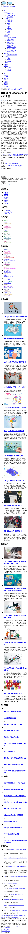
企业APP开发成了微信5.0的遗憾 (13, 165)
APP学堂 (6, 202)
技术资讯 (6, 197)
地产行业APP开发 (11, 50)
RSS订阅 (21, 915)
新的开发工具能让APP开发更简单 (14, 783)
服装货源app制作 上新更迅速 (13, 531)
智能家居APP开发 (11, 47)
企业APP (6, 231)
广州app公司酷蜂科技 (14, 155)
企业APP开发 (7, 238)
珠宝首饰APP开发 (11, 48)
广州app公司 (7, 234)
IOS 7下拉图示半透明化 (11, 163)
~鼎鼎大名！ (6, 899)
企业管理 (6, 198)
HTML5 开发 (7, 213)
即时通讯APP (7, 256)
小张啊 (5, 905)
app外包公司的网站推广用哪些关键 (15, 362)
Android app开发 (8, 212)
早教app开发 (7, 251)
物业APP (6, 284)
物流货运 (9, 28)
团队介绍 (6, 62)
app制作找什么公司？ (12, 883)
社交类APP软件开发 (9, 257)
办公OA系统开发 (8, 294)
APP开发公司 (7, 227)
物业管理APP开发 (8, 287)
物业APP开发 (10, 40)
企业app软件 (7, 289)
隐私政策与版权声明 (13, 917)
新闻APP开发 (10, 42)
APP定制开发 (7, 239)
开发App (6, 230)
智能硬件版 (10, 21)
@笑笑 (5, 888)
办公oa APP (7, 295)
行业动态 (9, 61)
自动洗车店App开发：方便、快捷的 (15, 387)
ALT (4, 883)
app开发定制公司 (8, 281)
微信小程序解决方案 (12, 55)
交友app (6, 254)
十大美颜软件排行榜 (10, 718)
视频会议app (7, 259)
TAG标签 (6, 917)
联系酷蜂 (9, 67)
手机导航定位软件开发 (10, 268)
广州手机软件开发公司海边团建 (13, 456)
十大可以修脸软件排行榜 (11, 730)
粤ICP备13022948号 (15, 926)
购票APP (6, 267)
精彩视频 (11, 915)
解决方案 (6, 36)
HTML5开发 (10, 13)
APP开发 (6, 12)
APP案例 (6, 18)
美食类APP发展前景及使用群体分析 (15, 758)
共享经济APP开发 (11, 37)
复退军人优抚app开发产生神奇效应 (15, 796)
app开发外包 (7, 279)
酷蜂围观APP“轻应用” (11, 821)
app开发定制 (7, 264)
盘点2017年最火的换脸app (12, 737)
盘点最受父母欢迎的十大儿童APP (14, 724)
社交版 (8, 26)
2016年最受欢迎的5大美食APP (13, 764)
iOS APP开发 (7, 233)
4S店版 (8, 34)
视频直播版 (10, 20)
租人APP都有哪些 (9, 751)
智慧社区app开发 (8, 286)
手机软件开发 (7, 236)
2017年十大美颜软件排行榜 (12, 711)
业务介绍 (9, 69)
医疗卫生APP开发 (11, 43)
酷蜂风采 (16, 915)
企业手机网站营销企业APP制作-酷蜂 (19, 910)
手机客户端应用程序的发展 (17, 899)
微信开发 (6, 53)
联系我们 (6, 915)
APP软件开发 (7, 225)
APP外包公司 (7, 278)
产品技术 (9, 58)
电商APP (6, 241)
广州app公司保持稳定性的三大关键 (15, 407)
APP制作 (6, 228)
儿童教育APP (7, 253)
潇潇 (5, 866)
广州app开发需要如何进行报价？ (14, 481)
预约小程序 (7, 270)
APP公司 (6, 222)
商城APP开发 (10, 51)
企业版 (8, 31)
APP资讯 (6, 56)
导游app (6, 273)
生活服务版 (10, 29)
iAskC (5, 876)
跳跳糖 (5, 849)
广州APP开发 (7, 223)
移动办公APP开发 (11, 45)
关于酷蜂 (6, 66)
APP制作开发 (7, 283)
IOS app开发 (7, 210)
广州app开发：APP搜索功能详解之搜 (15, 316)
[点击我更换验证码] (6, 168)
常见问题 (6, 203)
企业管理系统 (7, 292)
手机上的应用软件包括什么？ (13, 693)
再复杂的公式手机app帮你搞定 (13, 815)
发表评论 (3, 176)
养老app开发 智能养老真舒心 (13, 827)
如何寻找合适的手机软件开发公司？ (16, 905)
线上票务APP (7, 272)
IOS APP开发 (10, 17)
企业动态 (9, 59)
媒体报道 (6, 64)
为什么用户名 (6, 910)
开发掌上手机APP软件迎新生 (13, 808)
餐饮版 (8, 32)
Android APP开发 (11, 15)
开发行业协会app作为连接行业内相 (15, 338)
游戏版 (8, 23)
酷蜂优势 (9, 70)
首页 (5, 10)
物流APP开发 (10, 39)
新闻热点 (6, 200)
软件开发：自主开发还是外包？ (16, 894)
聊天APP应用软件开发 (9, 260)
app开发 (6, 220)
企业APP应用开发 (8, 276)
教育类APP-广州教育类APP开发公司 (15, 802)
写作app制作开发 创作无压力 (13, 505)
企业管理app (7, 291)
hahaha (5, 858)
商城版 (8, 24)
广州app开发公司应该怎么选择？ (14, 431)
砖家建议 (5, 894)
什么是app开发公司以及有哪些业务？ (17, 888)
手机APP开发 (7, 242)
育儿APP (6, 249)
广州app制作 (7, 262)
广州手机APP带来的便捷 (11, 834)
